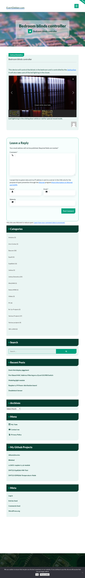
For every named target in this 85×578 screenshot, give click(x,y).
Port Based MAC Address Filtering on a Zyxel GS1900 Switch (30, 375)
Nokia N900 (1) (13, 290)
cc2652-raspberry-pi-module (19, 465)
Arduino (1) (12, 237)
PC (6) (10, 303)
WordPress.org (14, 511)
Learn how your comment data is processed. (49, 222)
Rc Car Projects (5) (14, 309)
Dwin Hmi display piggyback (18, 370)
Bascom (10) (12, 250)
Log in (10, 496)
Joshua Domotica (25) (15, 277)
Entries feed (13, 501)
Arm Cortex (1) (13, 244)
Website (13, 199)
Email (46, 189)
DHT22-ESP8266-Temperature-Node (22, 475)
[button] (42, 93)
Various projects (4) (14, 322)
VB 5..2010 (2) (13, 329)
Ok (37, 574)
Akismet (42, 182)
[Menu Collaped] (76, 6)
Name (12, 189)
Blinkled (11, 460)
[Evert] (73, 124)
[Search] (66, 351)
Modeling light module (16, 380)
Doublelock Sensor (15, 390)
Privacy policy (45, 574)
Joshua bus (71, 70)
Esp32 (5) (11, 257)
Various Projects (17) (15, 316)
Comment (14, 152)
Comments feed (14, 506)
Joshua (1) (11, 270)
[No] (82, 572)
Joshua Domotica (16, 55)
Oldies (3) (11, 296)
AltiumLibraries (14, 455)
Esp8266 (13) (12, 263)
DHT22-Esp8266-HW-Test (18, 470)
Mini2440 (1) (12, 283)
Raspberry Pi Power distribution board (22, 385)
